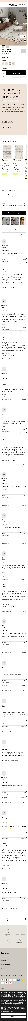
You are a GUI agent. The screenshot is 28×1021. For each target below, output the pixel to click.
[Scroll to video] (25, 40)
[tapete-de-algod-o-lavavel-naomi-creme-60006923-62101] (5, 160)
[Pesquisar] (20, 4)
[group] (14, 195)
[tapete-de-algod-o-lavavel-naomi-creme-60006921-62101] (7, 160)
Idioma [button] (9, 230)
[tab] (21, 235)
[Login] (22, 4)
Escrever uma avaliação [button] (14, 213)
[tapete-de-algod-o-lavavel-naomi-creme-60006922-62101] (2, 160)
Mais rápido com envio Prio (18, 76)
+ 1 (9, 160)
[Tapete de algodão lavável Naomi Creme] (13, 63)
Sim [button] (11, 290)
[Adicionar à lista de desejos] (3, 73)
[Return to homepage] (13, 5)
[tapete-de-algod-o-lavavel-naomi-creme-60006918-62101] (26, 160)
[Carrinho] (24, 4)
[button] (6, 221)
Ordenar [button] (4, 230)
